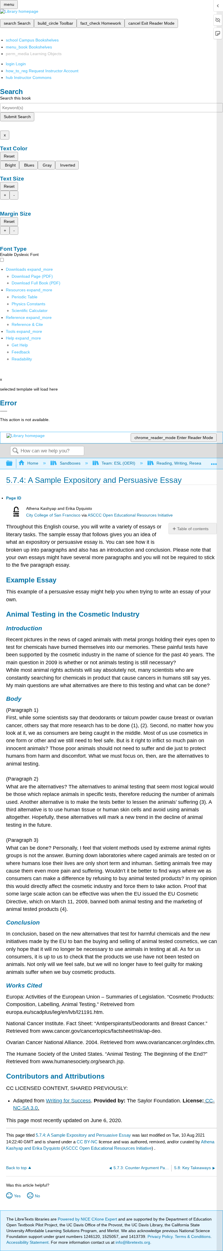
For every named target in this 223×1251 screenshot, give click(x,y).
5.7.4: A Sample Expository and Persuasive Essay (83, 1135)
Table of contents (192, 528)
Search (15, 451)
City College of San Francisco (53, 515)
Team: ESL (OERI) (118, 463)
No (37, 1196)
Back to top (16, 1168)
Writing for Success (68, 1101)
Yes (17, 1196)
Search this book (15, 98)
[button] (21, 352)
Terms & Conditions (193, 1236)
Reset (9, 156)
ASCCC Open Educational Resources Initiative (130, 515)
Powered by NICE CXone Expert (88, 1219)
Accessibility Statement (27, 1242)
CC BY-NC (88, 1141)
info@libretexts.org (132, 1242)
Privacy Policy (160, 1236)
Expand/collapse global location (214, 461)
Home (32, 463)
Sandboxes (70, 463)
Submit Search (17, 116)
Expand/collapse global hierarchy (13, 463)
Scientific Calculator (30, 310)
